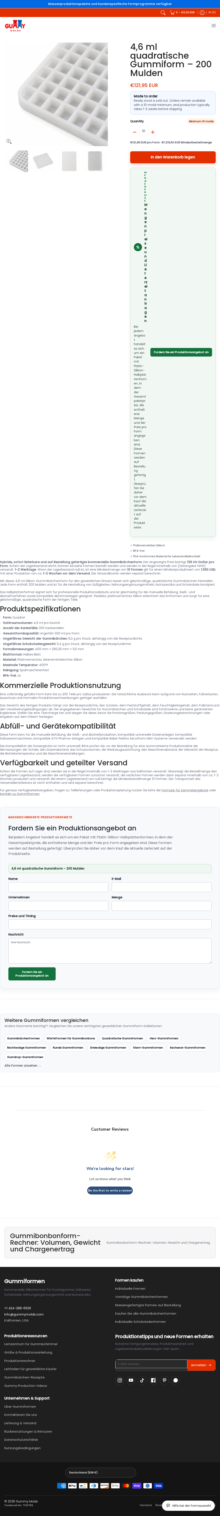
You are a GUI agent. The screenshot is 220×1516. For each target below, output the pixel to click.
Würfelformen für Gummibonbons (71, 1038)
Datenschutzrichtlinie (21, 1439)
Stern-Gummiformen (148, 1048)
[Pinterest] (164, 1380)
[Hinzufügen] (152, 132)
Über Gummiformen (20, 1406)
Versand (146, 1505)
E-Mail (116, 879)
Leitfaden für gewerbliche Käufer (30, 1369)
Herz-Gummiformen (164, 1038)
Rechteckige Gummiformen (26, 1048)
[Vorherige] (7, 94)
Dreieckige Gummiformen (108, 1048)
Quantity (137, 121)
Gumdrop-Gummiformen (25, 1057)
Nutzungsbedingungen (22, 1448)
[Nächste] (105, 94)
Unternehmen (19, 897)
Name (13, 879)
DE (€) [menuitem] (212, 12)
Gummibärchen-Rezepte (24, 1377)
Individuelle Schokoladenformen (140, 1321)
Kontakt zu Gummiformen (20, 794)
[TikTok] (142, 1380)
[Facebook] (153, 1380)
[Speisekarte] (213, 25)
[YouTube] (130, 1380)
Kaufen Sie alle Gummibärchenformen (145, 1313)
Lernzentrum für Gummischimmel (30, 1344)
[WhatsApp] (175, 1380)
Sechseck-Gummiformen (187, 1048)
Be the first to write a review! (110, 1190)
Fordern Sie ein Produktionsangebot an (181, 352)
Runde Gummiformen (68, 1048)
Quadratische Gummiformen (122, 1038)
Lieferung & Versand (20, 1423)
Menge (117, 897)
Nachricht (16, 935)
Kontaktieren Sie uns (20, 1414)
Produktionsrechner (19, 1360)
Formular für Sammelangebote (185, 790)
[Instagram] (119, 1380)
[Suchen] (163, 12)
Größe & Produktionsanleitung (28, 1352)
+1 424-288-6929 (17, 1308)
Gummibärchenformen (23, 1038)
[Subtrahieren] (134, 132)
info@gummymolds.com (24, 1314)
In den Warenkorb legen (173, 157)
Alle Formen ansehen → (23, 1066)
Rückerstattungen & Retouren (28, 1431)
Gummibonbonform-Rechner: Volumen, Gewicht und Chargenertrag (158, 1242)
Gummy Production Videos (25, 1385)
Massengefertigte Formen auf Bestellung (148, 1305)
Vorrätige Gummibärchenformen (141, 1296)
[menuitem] (182, 12)
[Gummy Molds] (15, 25)
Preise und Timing (22, 916)
